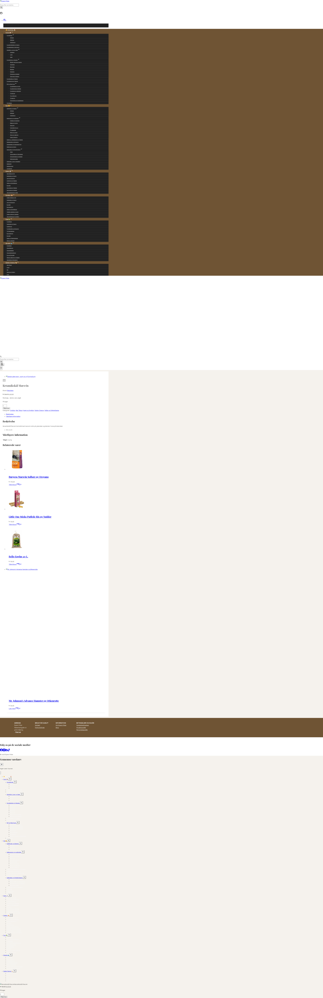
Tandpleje (12, 64)
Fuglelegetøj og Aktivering (13, 228)
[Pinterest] (6, 751)
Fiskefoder (9, 245)
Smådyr (12, 410)
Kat (7, 269)
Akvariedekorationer (11, 253)
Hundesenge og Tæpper (12, 81)
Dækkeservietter (14, 159)
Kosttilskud (12, 42)
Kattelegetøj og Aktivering (13, 142)
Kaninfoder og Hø (11, 173)
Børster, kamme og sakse (16, 62)
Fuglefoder (9, 221)
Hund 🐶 (5, 779)
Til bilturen (12, 93)
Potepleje (12, 71)
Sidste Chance (39, 410)
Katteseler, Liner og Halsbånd (13, 161)
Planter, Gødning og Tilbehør (13, 257)
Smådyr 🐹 (6, 915)
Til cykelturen (13, 95)
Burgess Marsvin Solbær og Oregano (29, 476)
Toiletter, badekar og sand (12, 212)
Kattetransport (10, 166)
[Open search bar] (1, 357)
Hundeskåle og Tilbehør (12, 79)
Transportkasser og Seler (12, 192)
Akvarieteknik (10, 248)
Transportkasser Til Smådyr (13, 216)
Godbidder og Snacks (11, 176)
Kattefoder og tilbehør (13, 843)
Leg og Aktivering (11, 178)
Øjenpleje (12, 67)
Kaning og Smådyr (11, 272)
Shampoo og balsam (14, 76)
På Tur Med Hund (11, 823)
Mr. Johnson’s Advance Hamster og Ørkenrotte (34, 700)
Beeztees (10, 390)
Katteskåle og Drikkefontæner (15, 877)
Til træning (12, 98)
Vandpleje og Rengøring (12, 260)
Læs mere (12, 708)
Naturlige (12, 125)
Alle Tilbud (9, 265)
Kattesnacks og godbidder (14, 852)
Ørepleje (12, 69)
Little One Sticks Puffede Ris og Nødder (30, 516)
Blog (57, 727)
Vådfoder (12, 40)
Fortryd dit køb (40, 727)
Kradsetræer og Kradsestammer (14, 144)
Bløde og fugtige (14, 123)
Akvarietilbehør (10, 250)
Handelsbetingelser (82, 725)
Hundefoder (10, 782)
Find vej (18, 732)
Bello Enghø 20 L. (18, 556)
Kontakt (37, 725)
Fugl (8, 274)
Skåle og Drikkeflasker (12, 183)
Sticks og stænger (14, 135)
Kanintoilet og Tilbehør (12, 188)
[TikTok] (8, 751)
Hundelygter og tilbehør (15, 88)
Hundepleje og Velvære (13, 803)
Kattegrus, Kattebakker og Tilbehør (15, 139)
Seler (11, 57)
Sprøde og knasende (14, 120)
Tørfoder (12, 37)
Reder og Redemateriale (12, 238)
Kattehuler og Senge (11, 147)
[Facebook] (1, 751)
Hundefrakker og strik (15, 86)
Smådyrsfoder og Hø (11, 197)
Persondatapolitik (82, 730)
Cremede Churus (14, 127)
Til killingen (9, 168)
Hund (8, 267)
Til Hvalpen (9, 103)
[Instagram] (4, 751)
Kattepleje (9, 163)
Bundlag (9, 185)
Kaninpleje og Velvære (12, 190)
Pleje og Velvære (10, 240)
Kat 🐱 (5, 841)
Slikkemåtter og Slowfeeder (16, 154)
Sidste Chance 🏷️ (8, 971)
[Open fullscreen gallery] (4, 380)
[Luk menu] (0, 772)
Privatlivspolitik (81, 727)
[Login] (53, 13)
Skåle (11, 152)
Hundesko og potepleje (15, 91)
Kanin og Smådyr (28, 410)
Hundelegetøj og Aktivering (13, 47)
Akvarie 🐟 (6, 955)
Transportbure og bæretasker (16, 100)
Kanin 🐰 (5, 895)
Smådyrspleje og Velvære (12, 214)
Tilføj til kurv (6, 408)
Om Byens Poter (61, 725)
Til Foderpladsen (10, 231)
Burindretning (10, 207)
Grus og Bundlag (10, 255)
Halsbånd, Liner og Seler (13, 794)
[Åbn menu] (1, 368)
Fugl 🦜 (5, 935)
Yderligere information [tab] (13, 416)
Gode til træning (13, 137)
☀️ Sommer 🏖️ (10, 30)
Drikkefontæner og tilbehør (16, 156)
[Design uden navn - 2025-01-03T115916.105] (20, 376)
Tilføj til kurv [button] (13, 485)
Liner (11, 54)
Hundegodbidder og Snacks (13, 45)
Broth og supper (13, 132)
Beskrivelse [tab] (10, 414)
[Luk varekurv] (1, 764)
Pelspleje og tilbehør (14, 74)
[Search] (1, 7)
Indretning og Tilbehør (12, 180)
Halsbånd (12, 52)
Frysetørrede (13, 130)
